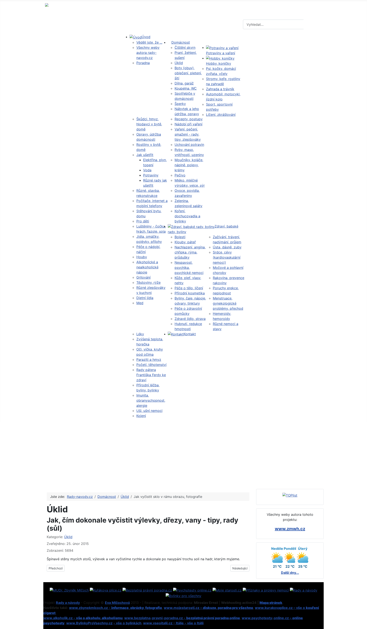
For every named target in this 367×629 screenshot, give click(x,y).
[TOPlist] (289, 495)
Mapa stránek (271, 602)
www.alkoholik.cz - (83, 618)
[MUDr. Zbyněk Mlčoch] (69, 590)
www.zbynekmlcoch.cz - (115, 608)
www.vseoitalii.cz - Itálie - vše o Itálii (173, 623)
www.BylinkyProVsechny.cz (89, 623)
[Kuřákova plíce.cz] (105, 590)
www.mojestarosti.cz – (208, 608)
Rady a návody (68, 602)
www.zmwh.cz (290, 528)
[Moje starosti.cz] (227, 590)
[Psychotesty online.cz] (192, 590)
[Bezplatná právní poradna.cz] (147, 590)
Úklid (68, 537)
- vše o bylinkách (127, 623)
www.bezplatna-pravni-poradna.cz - (182, 618)
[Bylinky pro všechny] (183, 595)
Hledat (313, 24)
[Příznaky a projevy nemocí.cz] (266, 590)
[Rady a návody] (303, 590)
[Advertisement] (183, 453)
